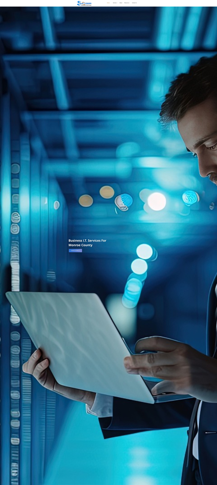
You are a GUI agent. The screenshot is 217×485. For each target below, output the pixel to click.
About (121, 2)
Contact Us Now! (75, 250)
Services (114, 2)
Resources (126, 2)
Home (108, 2)
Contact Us (134, 2)
